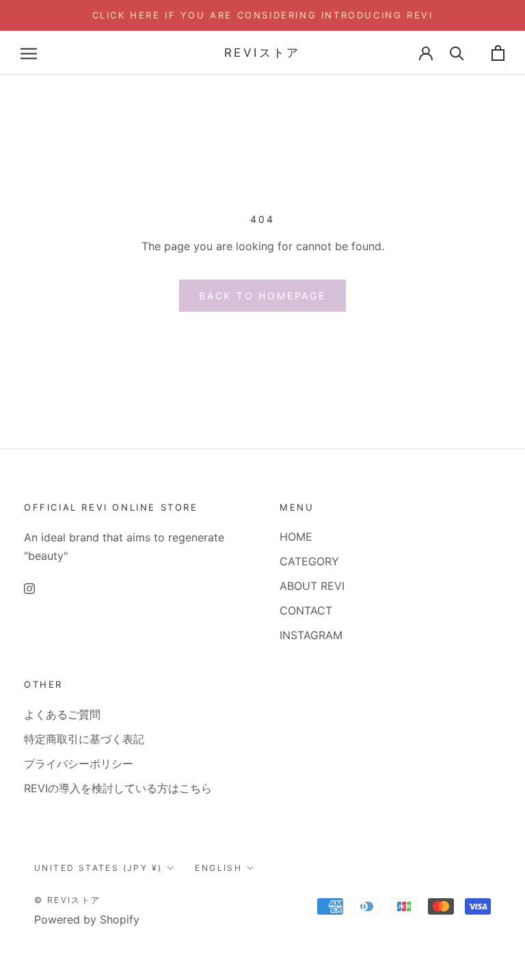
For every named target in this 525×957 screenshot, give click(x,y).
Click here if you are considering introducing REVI (262, 15)
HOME (296, 536)
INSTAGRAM (311, 635)
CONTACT (306, 610)
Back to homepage (262, 295)
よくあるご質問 (62, 714)
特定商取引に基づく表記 (84, 739)
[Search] (457, 53)
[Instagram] (29, 587)
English (218, 868)
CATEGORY (309, 561)
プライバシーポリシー (78, 763)
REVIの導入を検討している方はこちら (118, 788)
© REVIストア (67, 900)
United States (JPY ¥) (98, 868)
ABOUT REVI (312, 586)
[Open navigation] (29, 52)
